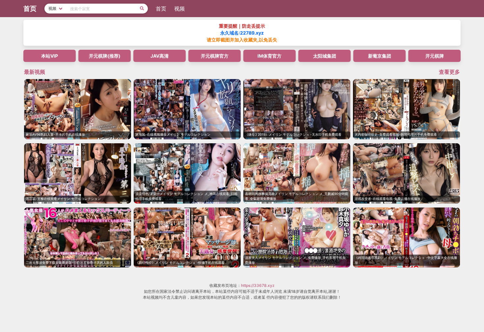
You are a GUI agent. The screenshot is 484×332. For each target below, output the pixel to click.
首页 (161, 8)
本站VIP (49, 56)
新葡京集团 (379, 56)
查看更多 (449, 72)
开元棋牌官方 (215, 56)
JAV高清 (159, 56)
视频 (179, 8)
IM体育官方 (269, 56)
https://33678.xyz (258, 285)
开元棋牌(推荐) (105, 56)
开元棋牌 (434, 56)
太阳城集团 (324, 56)
